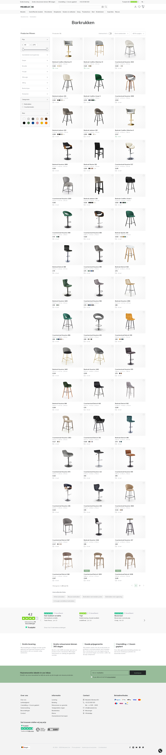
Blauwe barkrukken (74, 597)
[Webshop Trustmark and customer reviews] (56, 729)
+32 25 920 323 (90, 702)
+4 (126, 236)
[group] (57, 619)
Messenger (88, 710)
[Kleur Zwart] (24, 123)
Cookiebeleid (102, 747)
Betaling (54, 702)
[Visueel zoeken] (102, 6)
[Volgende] (143, 585)
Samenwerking (25, 708)
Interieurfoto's (103, 33)
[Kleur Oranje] (46, 123)
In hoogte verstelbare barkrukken (64, 601)
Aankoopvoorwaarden (89, 747)
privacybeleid (111, 677)
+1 (64, 100)
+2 (95, 168)
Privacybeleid (76, 747)
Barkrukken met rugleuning (113, 597)
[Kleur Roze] (37, 123)
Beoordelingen (25, 710)
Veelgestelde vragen (58, 708)
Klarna (54, 713)
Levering (54, 700)
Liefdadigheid (25, 702)
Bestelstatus (56, 710)
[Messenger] (140, 747)
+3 (95, 100)
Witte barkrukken (59, 597)
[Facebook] (130, 747)
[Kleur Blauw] (33, 123)
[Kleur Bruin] (46, 119)
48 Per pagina (137, 33)
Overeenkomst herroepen (60, 716)
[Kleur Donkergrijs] (33, 119)
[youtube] (137, 747)
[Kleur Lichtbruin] (42, 119)
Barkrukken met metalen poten (92, 597)
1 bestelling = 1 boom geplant (30, 705)
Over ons (23, 700)
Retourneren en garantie (59, 705)
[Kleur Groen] (28, 123)
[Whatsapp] (143, 747)
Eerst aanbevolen (120, 33)
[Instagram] (134, 747)
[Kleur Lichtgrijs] (28, 119)
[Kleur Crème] (37, 119)
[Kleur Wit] (24, 119)
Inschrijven (137, 673)
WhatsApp (88, 713)
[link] (132, 585)
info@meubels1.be (91, 708)
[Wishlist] (139, 7)
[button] (135, 7)
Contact (23, 713)
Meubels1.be (24, 17)
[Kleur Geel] (42, 123)
